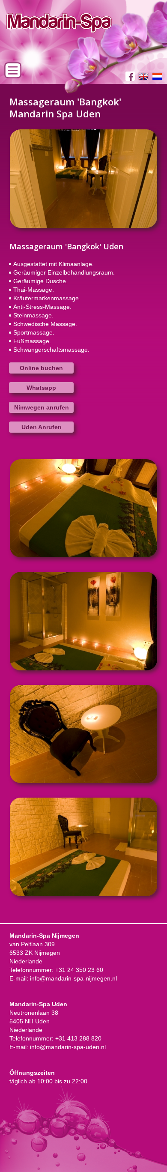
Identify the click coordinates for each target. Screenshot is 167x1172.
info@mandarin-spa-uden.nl (68, 1046)
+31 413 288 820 (78, 1038)
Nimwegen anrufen (41, 407)
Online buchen (41, 368)
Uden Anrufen (41, 427)
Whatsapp (41, 387)
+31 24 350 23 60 (79, 969)
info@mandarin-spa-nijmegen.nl (73, 978)
